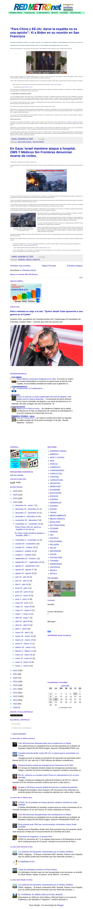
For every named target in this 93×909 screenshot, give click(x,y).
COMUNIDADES (57, 470)
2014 (15, 700)
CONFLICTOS (56, 474)
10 (56, 697)
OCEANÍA (54, 528)
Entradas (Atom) (29, 270)
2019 (15, 681)
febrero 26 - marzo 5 (24, 647)
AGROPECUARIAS (58, 451)
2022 (15, 670)
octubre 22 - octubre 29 (25, 547)
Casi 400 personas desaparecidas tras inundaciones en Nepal (44, 743)
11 (61, 697)
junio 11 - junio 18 (23, 595)
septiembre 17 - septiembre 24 (28, 562)
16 (50, 699)
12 (66, 697)
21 (75, 699)
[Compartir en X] (41, 139)
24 (56, 702)
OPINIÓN (54, 532)
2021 (15, 674)
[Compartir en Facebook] (42, 139)
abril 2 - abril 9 (21, 629)
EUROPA (54, 499)
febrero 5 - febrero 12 (24, 651)
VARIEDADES (56, 564)
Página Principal (49, 266)
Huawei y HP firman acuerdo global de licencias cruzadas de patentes (48, 787)
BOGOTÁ (55, 12)
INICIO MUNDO (75, 12)
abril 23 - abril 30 (22, 621)
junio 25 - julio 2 (22, 588)
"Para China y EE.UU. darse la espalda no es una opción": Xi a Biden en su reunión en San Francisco (44, 32)
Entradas (16, 724)
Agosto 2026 (65, 686)
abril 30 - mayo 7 (22, 618)
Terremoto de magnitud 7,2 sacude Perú (35, 837)
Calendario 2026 (66, 707)
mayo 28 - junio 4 (22, 603)
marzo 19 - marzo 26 (24, 636)
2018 (15, 685)
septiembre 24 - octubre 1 (26, 558)
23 (50, 702)
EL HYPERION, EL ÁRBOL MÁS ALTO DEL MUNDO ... (41, 895)
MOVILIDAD (55, 522)
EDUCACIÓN (55, 493)
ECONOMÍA (55, 490)
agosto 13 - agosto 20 (24, 573)
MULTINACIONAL (25, 142)
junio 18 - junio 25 (23, 592)
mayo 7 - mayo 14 (23, 614)
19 (66, 699)
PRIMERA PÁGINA (15, 12)
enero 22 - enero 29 (24, 655)
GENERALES (55, 503)
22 (80, 699)
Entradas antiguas (75, 266)
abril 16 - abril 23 (22, 625)
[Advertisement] (40, 19)
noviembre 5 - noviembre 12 (27, 540)
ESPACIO (54, 496)
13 (71, 697)
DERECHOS (55, 486)
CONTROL (54, 477)
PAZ (51, 535)
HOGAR (53, 509)
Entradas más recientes (20, 266)
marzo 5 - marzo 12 (23, 644)
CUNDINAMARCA (43, 12)
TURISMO (54, 561)
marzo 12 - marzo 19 (24, 640)
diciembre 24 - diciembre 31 (27, 509)
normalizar (74, 122)
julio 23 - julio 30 (22, 577)
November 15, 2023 (28, 87)
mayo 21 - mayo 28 (23, 607)
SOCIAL (53, 554)
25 (61, 702)
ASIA (52, 461)
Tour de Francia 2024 (26, 418)
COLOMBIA (64, 12)
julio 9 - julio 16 (22, 584)
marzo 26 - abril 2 (23, 632)
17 (56, 699)
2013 (15, 704)
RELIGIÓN (54, 545)
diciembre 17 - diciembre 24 (27, 513)
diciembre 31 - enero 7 (25, 505)
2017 (15, 689)
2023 (15, 502)
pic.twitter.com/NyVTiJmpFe (55, 84)
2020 (15, 678)
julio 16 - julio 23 (22, 581)
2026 (15, 491)
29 (80, 702)
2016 (15, 693)
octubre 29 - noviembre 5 (26, 544)
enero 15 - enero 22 (24, 658)
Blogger (60, 905)
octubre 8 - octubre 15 (24, 551)
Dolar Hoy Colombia (16, 475)
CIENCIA (54, 464)
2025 (15, 495)
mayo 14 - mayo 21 (23, 610)
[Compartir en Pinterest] (44, 139)
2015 (15, 696)
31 (56, 705)
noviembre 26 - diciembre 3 (27, 520)
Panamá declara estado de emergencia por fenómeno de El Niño (45, 765)
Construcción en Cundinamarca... (30, 388)
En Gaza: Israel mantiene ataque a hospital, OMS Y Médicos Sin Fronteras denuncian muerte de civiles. (43, 152)
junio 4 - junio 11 (22, 599)
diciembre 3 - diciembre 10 (26, 516)
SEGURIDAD (55, 551)
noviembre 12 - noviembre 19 (28, 524)
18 (61, 699)
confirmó (45, 127)
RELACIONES (38, 142)
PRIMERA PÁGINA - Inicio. (23, 416)
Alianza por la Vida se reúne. (28, 408)
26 (66, 702)
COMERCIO (55, 467)
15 (80, 697)
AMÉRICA (54, 454)
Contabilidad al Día (26, 861)
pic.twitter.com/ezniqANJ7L (32, 245)
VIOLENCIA (55, 567)
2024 (15, 498)
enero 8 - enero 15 (23, 662)
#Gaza (25, 245)
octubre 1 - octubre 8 (24, 555)
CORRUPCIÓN (56, 480)
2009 (15, 707)
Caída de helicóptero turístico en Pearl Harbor (38, 870)
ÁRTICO (53, 574)
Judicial (53, 512)
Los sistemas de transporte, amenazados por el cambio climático (45, 852)
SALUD (53, 548)
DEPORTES (55, 483)
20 (71, 699)
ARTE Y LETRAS (57, 457)
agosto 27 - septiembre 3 (26, 566)
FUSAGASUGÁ (29, 12)
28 (75, 702)
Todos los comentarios (22, 728)
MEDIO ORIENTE (33, 260)
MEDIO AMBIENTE (58, 515)
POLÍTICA (54, 538)
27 (71, 702)
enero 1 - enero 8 (22, 666)
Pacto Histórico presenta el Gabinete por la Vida (36, 379)
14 (75, 697)
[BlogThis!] (40, 139)
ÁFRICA (53, 570)
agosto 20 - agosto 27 (24, 570)
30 (50, 705)
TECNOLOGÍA (56, 557)
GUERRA (21, 260)
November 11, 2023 (46, 247)
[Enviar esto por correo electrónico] (39, 139)
